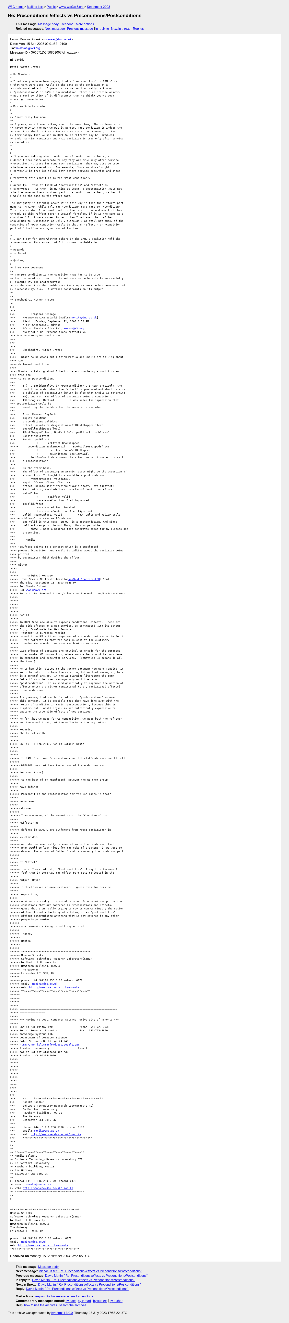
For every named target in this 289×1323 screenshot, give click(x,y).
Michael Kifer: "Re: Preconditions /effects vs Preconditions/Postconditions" (90, 1271)
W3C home (16, 6)
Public (51, 6)
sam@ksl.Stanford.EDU (84, 579)
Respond (67, 24)
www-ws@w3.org (71, 6)
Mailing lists (35, 6)
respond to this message (52, 1296)
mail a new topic (82, 1296)
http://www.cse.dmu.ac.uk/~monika (54, 987)
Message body (48, 24)
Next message (55, 28)
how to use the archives (40, 1305)
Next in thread (121, 28)
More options (85, 24)
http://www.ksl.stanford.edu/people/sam (49, 1044)
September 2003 (98, 6)
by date (70, 1301)
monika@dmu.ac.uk (58, 39)
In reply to (102, 28)
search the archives (72, 1305)
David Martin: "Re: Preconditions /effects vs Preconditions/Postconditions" (96, 1275)
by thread (84, 1301)
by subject (100, 1301)
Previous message (80, 28)
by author (116, 1301)
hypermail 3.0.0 (62, 1313)
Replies (138, 28)
